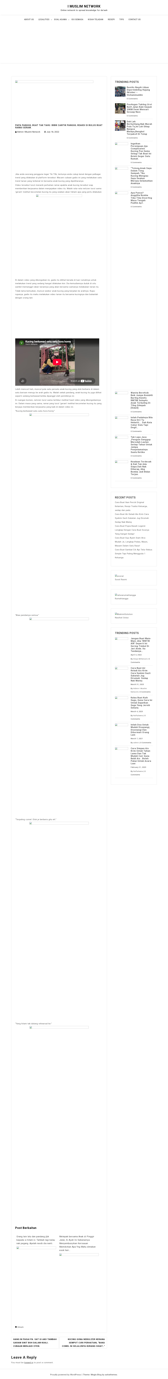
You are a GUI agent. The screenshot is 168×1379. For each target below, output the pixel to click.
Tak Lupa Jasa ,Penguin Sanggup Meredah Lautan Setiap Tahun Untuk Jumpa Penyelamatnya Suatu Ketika (141, 444)
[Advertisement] (84, 43)
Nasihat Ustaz (122, 617)
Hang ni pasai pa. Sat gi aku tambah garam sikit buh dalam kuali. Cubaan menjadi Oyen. (35, 1342)
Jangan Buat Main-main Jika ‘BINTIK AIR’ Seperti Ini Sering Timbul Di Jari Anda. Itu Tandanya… (141, 644)
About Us (29, 19)
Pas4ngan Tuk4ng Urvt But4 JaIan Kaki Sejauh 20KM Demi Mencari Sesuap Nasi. (139, 108)
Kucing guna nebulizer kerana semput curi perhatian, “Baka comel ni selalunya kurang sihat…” (83, 1342)
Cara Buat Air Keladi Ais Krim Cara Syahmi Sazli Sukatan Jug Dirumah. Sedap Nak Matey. (132, 518)
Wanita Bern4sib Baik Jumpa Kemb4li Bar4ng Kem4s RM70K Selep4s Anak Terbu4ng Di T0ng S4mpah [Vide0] (142, 400)
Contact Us (134, 19)
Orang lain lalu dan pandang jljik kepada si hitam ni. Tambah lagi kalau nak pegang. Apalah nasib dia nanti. (36, 1240)
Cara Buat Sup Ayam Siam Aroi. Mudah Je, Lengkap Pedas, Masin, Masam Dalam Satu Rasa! (131, 542)
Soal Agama (60, 19)
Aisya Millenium (140, 659)
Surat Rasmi (121, 579)
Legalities (43, 19)
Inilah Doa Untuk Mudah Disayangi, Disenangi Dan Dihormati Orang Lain (140, 729)
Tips (121, 19)
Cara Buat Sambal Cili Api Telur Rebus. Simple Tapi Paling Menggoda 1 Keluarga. (134, 553)
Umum (20, 1327)
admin (136, 743)
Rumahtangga (121, 598)
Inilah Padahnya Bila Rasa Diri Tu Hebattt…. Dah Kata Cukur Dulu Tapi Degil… (142, 422)
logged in (28, 1362)
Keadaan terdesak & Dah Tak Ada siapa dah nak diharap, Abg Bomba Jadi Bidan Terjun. (141, 468)
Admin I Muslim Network (28, 132)
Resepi (111, 19)
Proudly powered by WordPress (66, 1374)
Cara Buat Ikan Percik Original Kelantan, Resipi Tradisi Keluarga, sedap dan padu (131, 506)
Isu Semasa (77, 19)
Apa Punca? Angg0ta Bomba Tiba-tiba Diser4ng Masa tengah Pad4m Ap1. (141, 198)
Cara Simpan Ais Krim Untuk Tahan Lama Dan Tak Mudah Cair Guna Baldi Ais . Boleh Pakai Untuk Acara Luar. (141, 756)
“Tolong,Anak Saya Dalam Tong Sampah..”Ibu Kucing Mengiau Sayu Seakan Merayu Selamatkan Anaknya (142, 176)
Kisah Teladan (95, 19)
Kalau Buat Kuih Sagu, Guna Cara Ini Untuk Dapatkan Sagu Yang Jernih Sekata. (141, 702)
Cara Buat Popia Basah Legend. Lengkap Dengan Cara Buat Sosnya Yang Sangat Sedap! (132, 530)
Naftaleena (138, 716)
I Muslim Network (84, 6)
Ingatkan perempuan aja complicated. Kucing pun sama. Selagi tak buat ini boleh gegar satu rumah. (141, 151)
